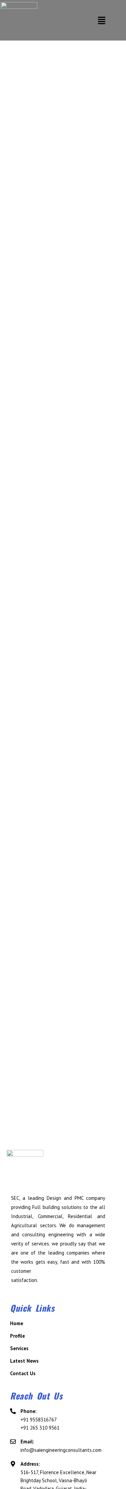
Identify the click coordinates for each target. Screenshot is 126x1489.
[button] (101, 20)
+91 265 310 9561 (39, 1427)
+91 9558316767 (38, 1419)
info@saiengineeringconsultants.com (60, 1450)
